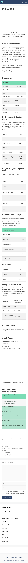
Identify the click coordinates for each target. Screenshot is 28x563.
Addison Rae (5, 531)
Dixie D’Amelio (5, 534)
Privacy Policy (13, 557)
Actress (6, 446)
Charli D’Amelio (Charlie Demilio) (10, 518)
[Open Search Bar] (19, 2)
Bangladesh (15, 448)
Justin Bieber (5, 521)
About (7, 557)
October (21, 448)
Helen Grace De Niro (7, 515)
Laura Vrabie (5, 541)
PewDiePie (4, 528)
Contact (20, 557)
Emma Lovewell (6, 511)
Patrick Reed (7, 452)
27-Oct (9, 448)
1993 (5, 448)
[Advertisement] (14, 22)
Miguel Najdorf (8, 455)
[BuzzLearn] (3, 2)
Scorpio (4, 450)
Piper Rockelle (5, 525)
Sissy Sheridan (6, 538)
